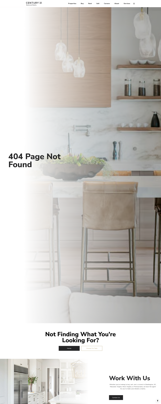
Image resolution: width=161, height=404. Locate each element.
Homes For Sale (91, 348)
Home (69, 348)
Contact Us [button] (116, 398)
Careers (107, 4)
